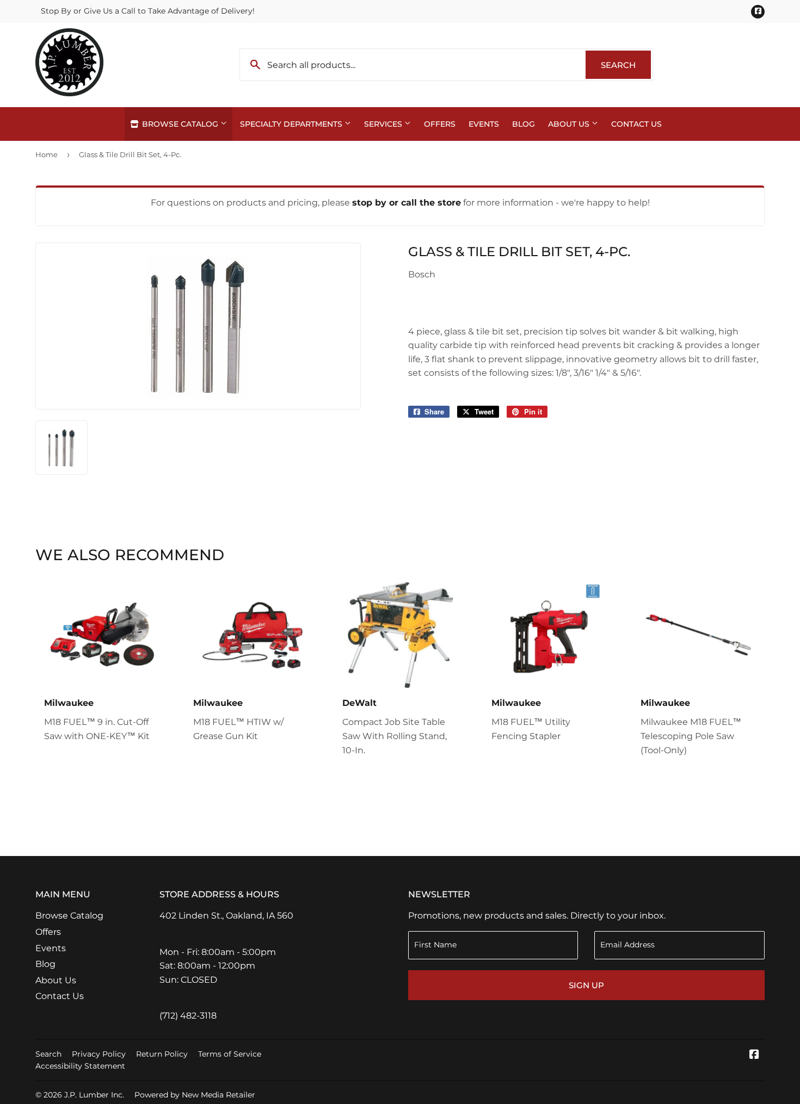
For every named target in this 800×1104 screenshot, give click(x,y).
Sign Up (586, 985)
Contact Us (636, 124)
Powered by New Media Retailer (194, 1094)
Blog (523, 124)
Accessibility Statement (80, 1066)
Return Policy (162, 1054)
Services (384, 124)
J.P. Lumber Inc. (94, 1094)
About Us (570, 124)
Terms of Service (229, 1054)
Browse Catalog (180, 124)
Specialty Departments (292, 124)
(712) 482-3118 (188, 1015)
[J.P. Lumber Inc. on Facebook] (754, 1055)
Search (626, 65)
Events (484, 124)
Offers (440, 124)
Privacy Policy (99, 1054)
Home (46, 154)
